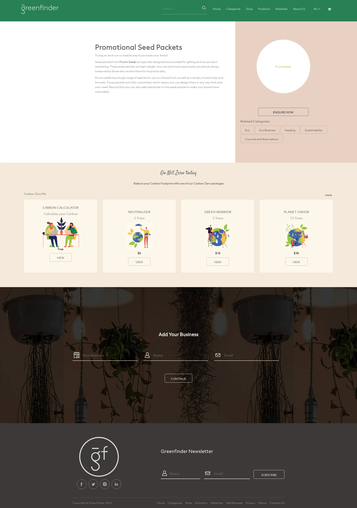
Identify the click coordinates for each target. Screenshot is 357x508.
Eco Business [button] (267, 130)
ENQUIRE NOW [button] (283, 112)
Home (217, 9)
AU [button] (315, 9)
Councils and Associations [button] (261, 139)
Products (264, 9)
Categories (233, 9)
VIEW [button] (60, 258)
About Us (299, 9)
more (328, 195)
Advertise (281, 9)
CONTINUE (178, 379)
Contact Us (277, 503)
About (262, 503)
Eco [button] (247, 130)
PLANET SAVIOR (296, 212)
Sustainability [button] (314, 130)
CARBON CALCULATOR (61, 207)
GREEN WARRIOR (217, 212)
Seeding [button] (290, 130)
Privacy (251, 503)
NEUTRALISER (139, 212)
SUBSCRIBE (269, 475)
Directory (201, 503)
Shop (249, 9)
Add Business (234, 503)
